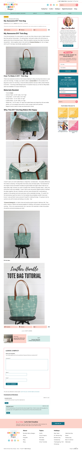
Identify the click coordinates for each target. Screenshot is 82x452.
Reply (6, 402)
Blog (24, 439)
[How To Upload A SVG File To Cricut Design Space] (73, 125)
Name (7, 372)
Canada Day (57, 439)
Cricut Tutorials (43, 442)
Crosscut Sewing (34, 42)
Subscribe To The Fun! (68, 1)
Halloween (68, 442)
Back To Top (27, 448)
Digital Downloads (67, 9)
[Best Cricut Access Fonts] (73, 112)
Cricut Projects (43, 435)
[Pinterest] (51, 5)
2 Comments (26, 23)
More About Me (68, 45)
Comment (8, 358)
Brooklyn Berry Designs (29, 433)
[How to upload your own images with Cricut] (63, 125)
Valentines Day (69, 433)
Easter (66, 435)
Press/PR (25, 437)
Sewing (30, 330)
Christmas (56, 444)
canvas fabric (33, 80)
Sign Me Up (58, 423)
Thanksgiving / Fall (58, 442)
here (11, 93)
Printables (41, 439)
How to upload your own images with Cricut (63, 131)
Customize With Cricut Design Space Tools (62, 118)
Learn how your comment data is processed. (30, 391)
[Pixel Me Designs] (76, 449)
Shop (75, 9)
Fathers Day (68, 437)
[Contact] (57, 5)
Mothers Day (57, 437)
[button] (48, 48)
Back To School (69, 439)
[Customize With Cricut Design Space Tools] (63, 112)
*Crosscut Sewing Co (9, 202)
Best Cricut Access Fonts (73, 118)
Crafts (51, 9)
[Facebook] (48, 5)
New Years (56, 433)
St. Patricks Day (58, 435)
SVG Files (41, 437)
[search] (77, 5)
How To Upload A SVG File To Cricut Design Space (73, 131)
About (24, 435)
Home (5, 18)
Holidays (57, 9)
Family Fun (44, 9)
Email (7, 378)
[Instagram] (54, 5)
